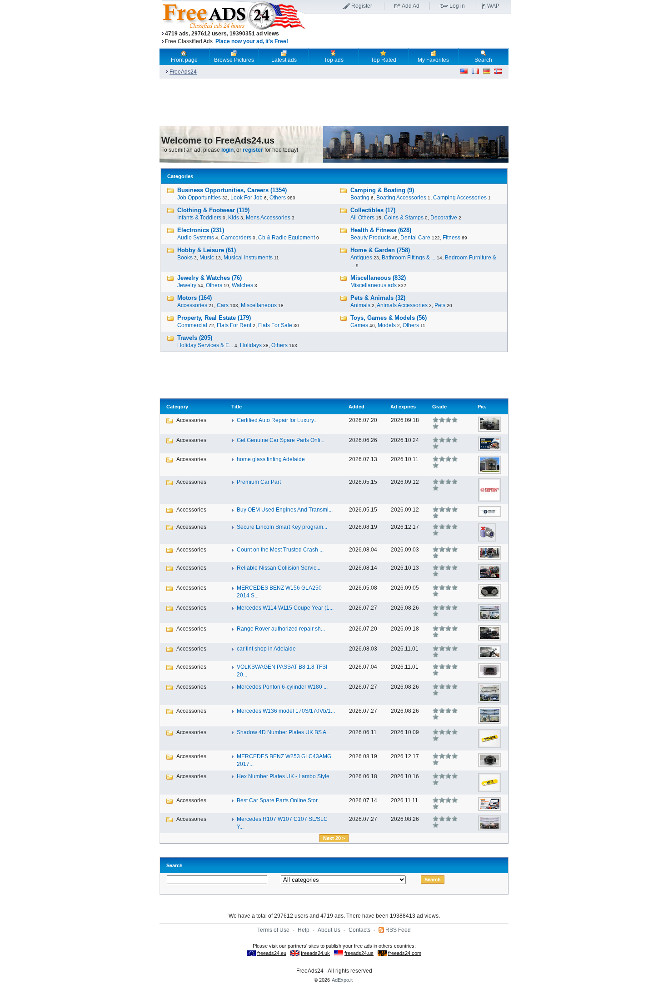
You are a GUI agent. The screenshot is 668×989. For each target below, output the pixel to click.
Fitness (451, 237)
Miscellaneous (259, 305)
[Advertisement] (408, 31)
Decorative (443, 217)
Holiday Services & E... (205, 345)
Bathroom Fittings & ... (408, 257)
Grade (439, 406)
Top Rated (383, 60)
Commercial (192, 325)
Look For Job (246, 197)
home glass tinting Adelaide (271, 459)
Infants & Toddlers (199, 217)
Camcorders (236, 237)
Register (361, 6)
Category (177, 406)
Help (303, 930)
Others (277, 197)
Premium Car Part (259, 482)
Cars (223, 305)
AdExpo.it (342, 980)
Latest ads (284, 60)
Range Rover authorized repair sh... (281, 629)
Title (236, 406)
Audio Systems (195, 237)
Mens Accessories (268, 217)
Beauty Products (370, 237)
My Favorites (433, 60)
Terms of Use (273, 930)
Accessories (192, 305)
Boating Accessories (401, 197)
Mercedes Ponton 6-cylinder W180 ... (282, 687)
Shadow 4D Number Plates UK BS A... (283, 732)
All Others (362, 217)
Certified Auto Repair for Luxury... (277, 420)
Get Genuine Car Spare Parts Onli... (280, 440)
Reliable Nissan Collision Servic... (278, 568)
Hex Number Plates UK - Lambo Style (283, 776)
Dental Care (415, 237)
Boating (359, 197)
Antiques (361, 257)
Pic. (482, 406)
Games (359, 325)
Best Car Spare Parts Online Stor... (279, 800)
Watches (242, 285)
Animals (360, 305)
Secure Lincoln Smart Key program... (282, 527)
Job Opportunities (199, 197)
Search (483, 60)
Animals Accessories (402, 305)
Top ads (334, 60)
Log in (457, 6)
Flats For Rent (234, 325)
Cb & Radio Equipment (286, 237)
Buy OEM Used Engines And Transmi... (285, 510)
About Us (329, 930)
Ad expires (403, 406)
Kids (233, 217)
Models (387, 325)
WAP (493, 6)
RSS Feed (398, 930)
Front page (184, 60)
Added (356, 406)
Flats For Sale (275, 325)
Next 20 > (334, 838)
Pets (439, 305)
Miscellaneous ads (373, 285)
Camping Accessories (460, 197)
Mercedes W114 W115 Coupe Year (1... (285, 608)
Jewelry (186, 285)
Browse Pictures (234, 60)
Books (185, 257)
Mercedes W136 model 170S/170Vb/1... (286, 711)
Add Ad (410, 6)
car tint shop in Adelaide (266, 649)
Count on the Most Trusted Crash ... (280, 550)
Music (206, 257)
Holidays (251, 345)
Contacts (359, 930)
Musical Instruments (248, 257)
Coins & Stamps (404, 217)
